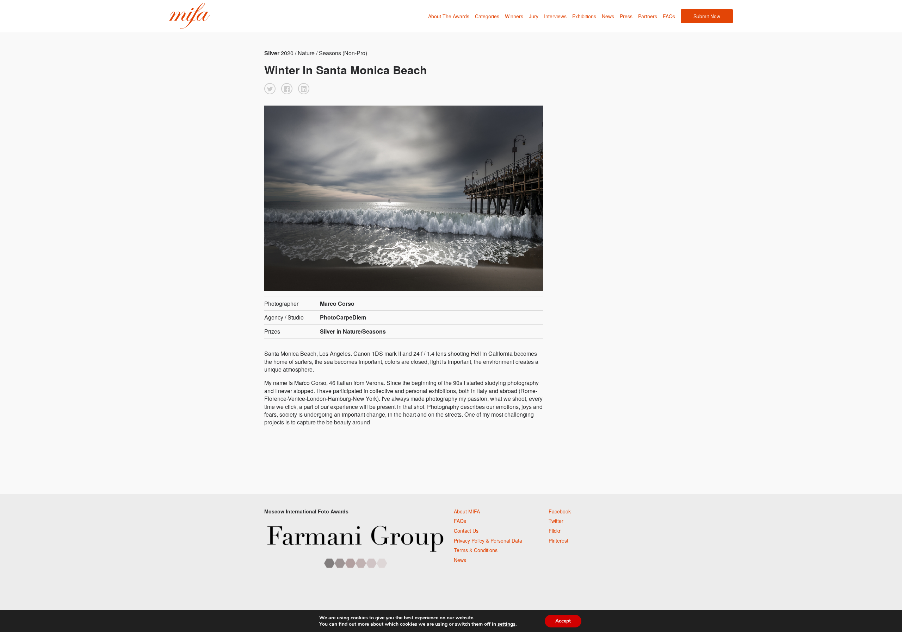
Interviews (555, 16)
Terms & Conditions (476, 550)
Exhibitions (584, 16)
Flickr (555, 530)
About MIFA (467, 511)
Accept (563, 621)
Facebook (560, 511)
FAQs (669, 16)
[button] (270, 88)
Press (626, 16)
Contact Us (466, 530)
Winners (514, 16)
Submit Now (706, 16)
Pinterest (558, 540)
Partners (647, 16)
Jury (533, 16)
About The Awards (448, 16)
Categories (487, 16)
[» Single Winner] (189, 16)
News (608, 16)
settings (506, 624)
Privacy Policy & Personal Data (488, 540)
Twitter (556, 520)
